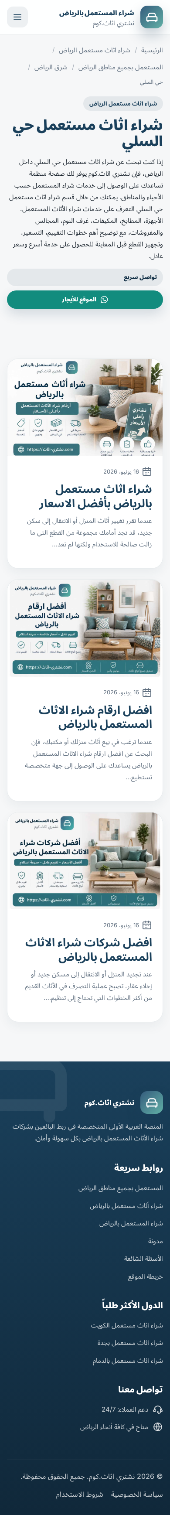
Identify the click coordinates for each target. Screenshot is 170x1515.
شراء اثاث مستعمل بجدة (130, 1342)
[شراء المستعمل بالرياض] (151, 17)
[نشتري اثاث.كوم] (151, 1102)
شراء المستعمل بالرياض (96, 13)
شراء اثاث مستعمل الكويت (127, 1325)
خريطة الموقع (145, 1276)
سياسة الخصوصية (137, 1494)
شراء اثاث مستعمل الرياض (94, 50)
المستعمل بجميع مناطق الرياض (120, 67)
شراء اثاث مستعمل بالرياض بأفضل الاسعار (95, 496)
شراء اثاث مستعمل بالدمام (128, 1360)
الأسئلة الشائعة (143, 1258)
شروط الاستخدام (79, 1494)
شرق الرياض (51, 67)
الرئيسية (152, 50)
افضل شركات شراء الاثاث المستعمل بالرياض (88, 949)
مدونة (155, 1241)
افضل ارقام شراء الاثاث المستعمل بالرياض (95, 717)
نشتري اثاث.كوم (109, 1103)
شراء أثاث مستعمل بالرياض (126, 1205)
